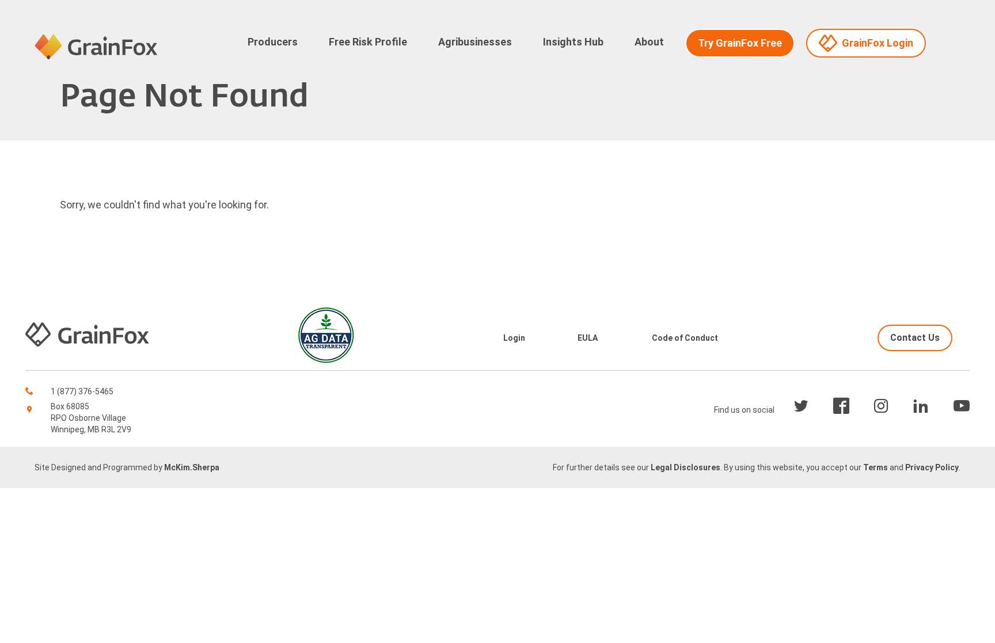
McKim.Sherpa (191, 467)
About (649, 42)
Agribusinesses (475, 42)
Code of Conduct (685, 338)
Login (514, 338)
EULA (588, 338)
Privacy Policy (932, 467)
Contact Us (915, 337)
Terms (875, 467)
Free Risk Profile (368, 42)
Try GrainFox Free (740, 43)
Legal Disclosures (685, 467)
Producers (273, 42)
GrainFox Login (877, 43)
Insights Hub (573, 42)
